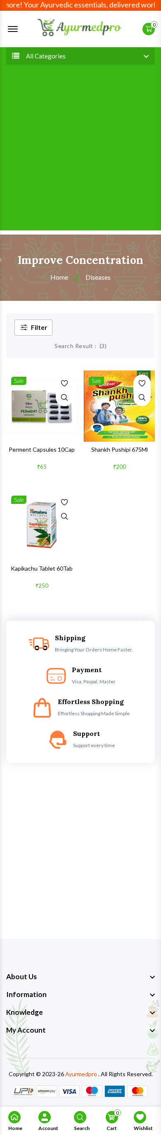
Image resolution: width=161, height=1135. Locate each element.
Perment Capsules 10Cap (42, 449)
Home (59, 277)
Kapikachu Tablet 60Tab (42, 568)
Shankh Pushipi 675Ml (119, 449)
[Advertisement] (80, 149)
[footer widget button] (80, 977)
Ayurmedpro (81, 1073)
